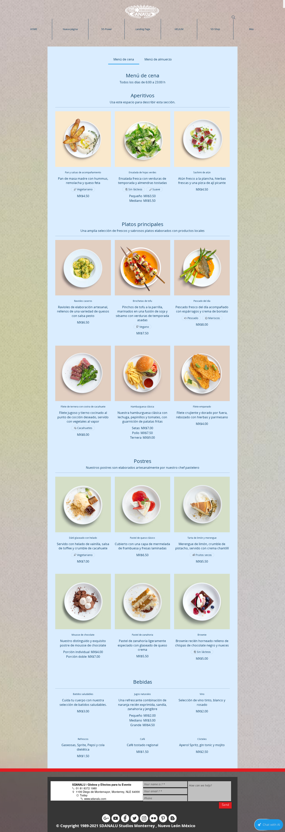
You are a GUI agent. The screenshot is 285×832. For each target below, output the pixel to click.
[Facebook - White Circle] (125, 818)
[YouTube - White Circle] (115, 818)
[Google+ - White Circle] (106, 818)
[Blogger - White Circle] (172, 818)
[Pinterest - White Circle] (163, 818)
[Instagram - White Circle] (144, 818)
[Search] (233, 17)
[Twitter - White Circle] (134, 818)
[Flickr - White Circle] (153, 818)
